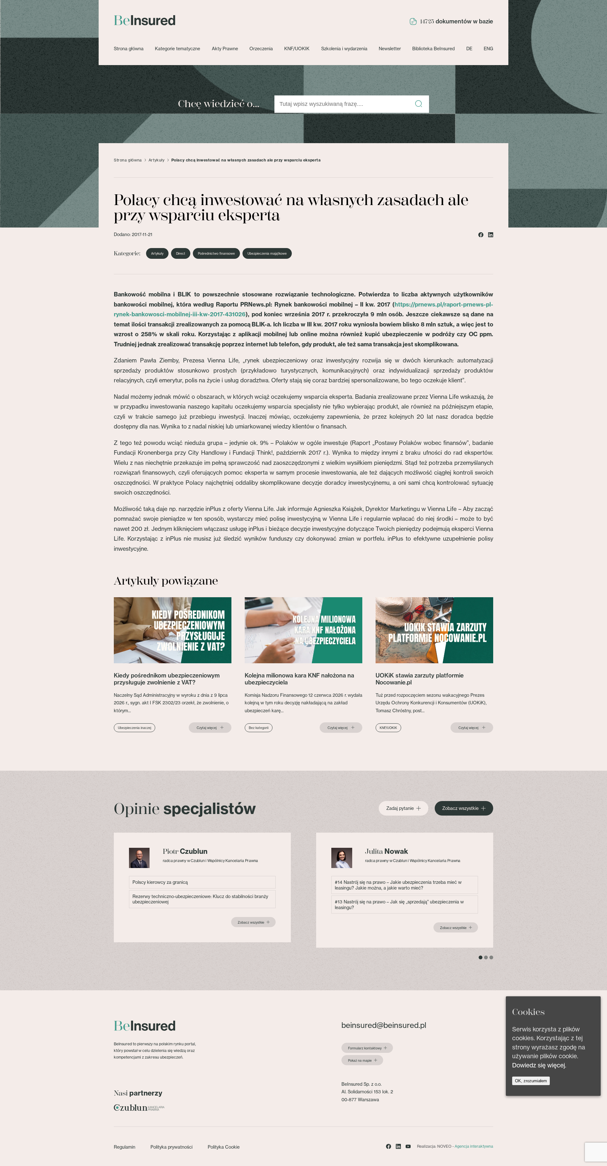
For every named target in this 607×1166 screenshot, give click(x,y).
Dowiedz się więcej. (539, 1065)
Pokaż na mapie (360, 1060)
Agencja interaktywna (474, 1146)
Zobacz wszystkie (460, 808)
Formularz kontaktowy (365, 1048)
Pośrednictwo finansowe (216, 253)
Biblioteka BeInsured (433, 48)
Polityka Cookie (224, 1147)
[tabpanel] (202, 887)
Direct (180, 253)
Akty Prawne (225, 48)
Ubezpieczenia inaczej (134, 728)
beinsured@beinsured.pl (383, 1025)
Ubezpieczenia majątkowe (267, 253)
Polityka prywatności (171, 1147)
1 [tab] (480, 957)
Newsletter (390, 48)
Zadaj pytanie (400, 808)
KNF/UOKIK (297, 48)
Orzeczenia (261, 48)
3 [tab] (491, 957)
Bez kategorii (258, 728)
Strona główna (129, 48)
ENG (488, 48)
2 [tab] (486, 957)
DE (469, 48)
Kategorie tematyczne (177, 48)
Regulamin (124, 1147)
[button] (418, 104)
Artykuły (157, 160)
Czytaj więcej (207, 727)
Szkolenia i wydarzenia (344, 48)
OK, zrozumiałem (531, 1081)
